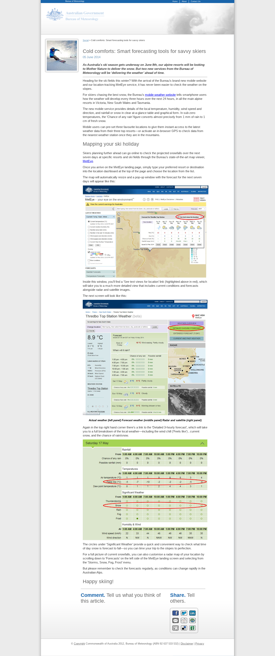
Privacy (199, 643)
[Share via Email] (175, 622)
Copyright (79, 643)
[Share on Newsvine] (192, 629)
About (184, 1)
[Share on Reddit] (184, 622)
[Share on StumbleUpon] (192, 622)
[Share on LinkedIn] (192, 614)
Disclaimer (187, 643)
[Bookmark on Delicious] (184, 629)
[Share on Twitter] (184, 614)
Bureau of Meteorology (74, 1)
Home (175, 1)
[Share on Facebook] (175, 614)
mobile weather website (160, 94)
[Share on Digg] (175, 629)
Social (86, 40)
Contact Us (196, 1)
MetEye (88, 161)
